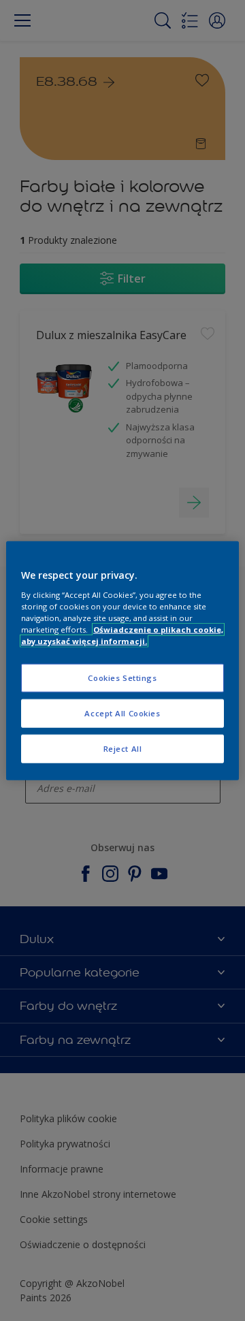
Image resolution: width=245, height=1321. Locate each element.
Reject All (122, 748)
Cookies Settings (122, 678)
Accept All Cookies (122, 712)
